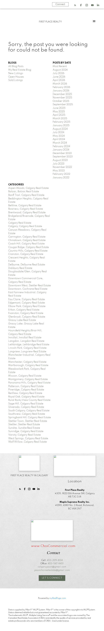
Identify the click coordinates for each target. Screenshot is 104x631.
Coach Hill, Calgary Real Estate (26, 244)
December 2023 (62, 153)
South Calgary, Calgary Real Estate (28, 410)
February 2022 (61, 174)
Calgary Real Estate (19, 223)
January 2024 (61, 150)
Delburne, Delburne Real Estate (26, 264)
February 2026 (61, 87)
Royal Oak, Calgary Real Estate (26, 397)
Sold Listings (15, 80)
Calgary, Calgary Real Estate (25, 226)
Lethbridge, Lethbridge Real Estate (28, 344)
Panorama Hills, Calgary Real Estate (29, 383)
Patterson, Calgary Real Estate (26, 386)
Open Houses (16, 77)
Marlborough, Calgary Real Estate (28, 365)
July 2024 (58, 132)
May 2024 (59, 136)
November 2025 (62, 97)
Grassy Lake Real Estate (22, 320)
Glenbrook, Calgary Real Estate (26, 317)
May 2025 (59, 111)
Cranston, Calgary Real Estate (25, 254)
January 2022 (61, 177)
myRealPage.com (57, 598)
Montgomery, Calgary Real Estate (28, 379)
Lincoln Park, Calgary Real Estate (27, 348)
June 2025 (59, 108)
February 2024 (61, 146)
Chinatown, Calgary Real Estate (27, 240)
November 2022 (62, 167)
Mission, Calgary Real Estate (24, 376)
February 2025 (61, 122)
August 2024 (60, 129)
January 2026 (61, 90)
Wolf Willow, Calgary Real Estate (27, 442)
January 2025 (61, 125)
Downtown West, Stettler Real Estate (29, 285)
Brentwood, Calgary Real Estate (27, 212)
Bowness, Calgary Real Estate (25, 209)
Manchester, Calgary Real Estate (27, 362)
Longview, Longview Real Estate (27, 351)
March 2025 (60, 118)
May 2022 (59, 170)
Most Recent (60, 66)
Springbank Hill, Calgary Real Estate (29, 417)
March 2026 (60, 84)
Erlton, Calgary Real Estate (23, 310)
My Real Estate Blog (19, 70)
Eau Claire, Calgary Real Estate (26, 299)
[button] (75, 5)
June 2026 (59, 77)
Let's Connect (52, 578)
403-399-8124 (55, 560)
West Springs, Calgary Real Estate (28, 438)
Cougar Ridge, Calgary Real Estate (28, 247)
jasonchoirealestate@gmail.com (52, 570)
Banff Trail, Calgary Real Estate (26, 195)
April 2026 (59, 80)
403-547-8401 (56, 563)
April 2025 (59, 115)
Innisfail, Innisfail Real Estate (24, 337)
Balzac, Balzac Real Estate (23, 191)
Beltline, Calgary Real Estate (24, 205)
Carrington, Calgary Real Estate (27, 237)
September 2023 (63, 156)
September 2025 (63, 104)
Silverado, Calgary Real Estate (26, 407)
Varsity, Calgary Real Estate (24, 435)
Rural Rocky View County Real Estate (29, 400)
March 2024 (60, 143)
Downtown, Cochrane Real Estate (27, 289)
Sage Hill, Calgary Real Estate (25, 403)
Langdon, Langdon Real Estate (26, 341)
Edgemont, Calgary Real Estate (26, 303)
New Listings (15, 73)
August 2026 (60, 70)
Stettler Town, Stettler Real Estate (27, 421)
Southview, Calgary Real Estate (26, 414)
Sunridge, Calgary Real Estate (25, 431)
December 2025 (62, 94)
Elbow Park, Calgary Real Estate (27, 306)
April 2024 (59, 139)
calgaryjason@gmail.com (52, 567)
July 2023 (58, 164)
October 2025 (61, 101)
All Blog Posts (15, 66)
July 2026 (58, 73)
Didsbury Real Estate (20, 268)
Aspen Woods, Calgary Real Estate (28, 188)
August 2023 (60, 160)
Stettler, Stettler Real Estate (24, 424)
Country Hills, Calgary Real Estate (28, 251)
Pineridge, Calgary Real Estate (26, 389)
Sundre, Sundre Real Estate (24, 428)
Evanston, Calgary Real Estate (25, 313)
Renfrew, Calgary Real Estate (25, 393)
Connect (60, 4)
